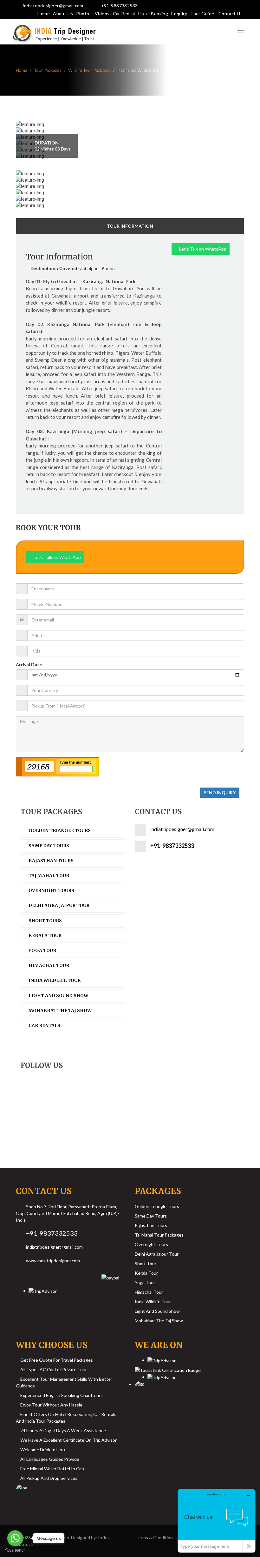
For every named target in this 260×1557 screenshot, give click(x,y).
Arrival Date (29, 664)
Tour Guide (202, 13)
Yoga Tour (145, 1282)
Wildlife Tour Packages (89, 70)
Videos (102, 13)
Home (43, 13)
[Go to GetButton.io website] (15, 1550)
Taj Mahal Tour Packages (159, 1235)
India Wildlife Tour (153, 1301)
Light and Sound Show (157, 1311)
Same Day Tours (151, 1215)
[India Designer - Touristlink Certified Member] (168, 1368)
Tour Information (130, 226)
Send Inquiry (220, 792)
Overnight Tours (151, 1244)
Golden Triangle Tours (157, 1206)
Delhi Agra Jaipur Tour (157, 1254)
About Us (63, 13)
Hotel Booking (153, 13)
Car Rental (124, 13)
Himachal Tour (149, 1292)
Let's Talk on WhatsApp (202, 249)
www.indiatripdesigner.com (53, 1260)
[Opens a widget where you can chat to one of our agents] (216, 1521)
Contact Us (230, 13)
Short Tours (147, 1263)
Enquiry (179, 13)
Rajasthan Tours (151, 1225)
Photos (84, 13)
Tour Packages (48, 70)
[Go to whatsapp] (15, 1538)
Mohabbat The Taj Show (159, 1320)
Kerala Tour (146, 1273)
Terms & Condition (154, 1537)
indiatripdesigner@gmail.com (53, 5)
